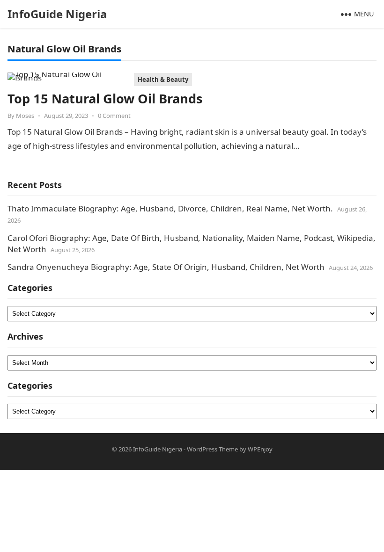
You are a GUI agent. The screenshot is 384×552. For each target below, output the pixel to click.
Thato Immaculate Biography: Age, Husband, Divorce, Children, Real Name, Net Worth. (170, 208)
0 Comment (114, 115)
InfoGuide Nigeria (57, 14)
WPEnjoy (260, 449)
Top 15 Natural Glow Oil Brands (105, 98)
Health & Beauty (163, 79)
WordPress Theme (212, 449)
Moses (25, 115)
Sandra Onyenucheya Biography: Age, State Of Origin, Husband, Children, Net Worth (166, 266)
